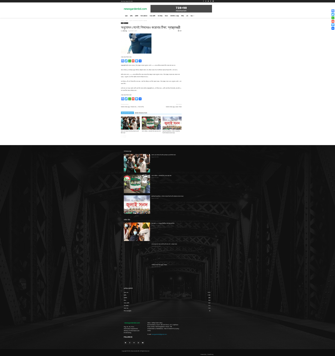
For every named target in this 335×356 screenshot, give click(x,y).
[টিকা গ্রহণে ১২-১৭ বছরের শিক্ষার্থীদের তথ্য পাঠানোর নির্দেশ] (137, 232)
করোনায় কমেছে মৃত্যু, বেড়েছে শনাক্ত (174, 107)
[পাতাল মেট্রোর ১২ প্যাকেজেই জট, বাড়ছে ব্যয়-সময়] (151, 123)
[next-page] (125, 136)
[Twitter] (208, 1)
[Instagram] (206, 1)
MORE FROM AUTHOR (141, 113)
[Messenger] (333, 25)
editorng (124, 30)
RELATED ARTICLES (127, 113)
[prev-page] (122, 136)
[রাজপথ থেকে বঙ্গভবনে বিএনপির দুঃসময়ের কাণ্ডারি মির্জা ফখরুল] (130, 123)
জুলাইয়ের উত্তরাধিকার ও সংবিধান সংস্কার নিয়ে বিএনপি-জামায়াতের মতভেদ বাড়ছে (167, 196)
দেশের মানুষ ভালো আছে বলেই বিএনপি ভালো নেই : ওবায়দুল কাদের (164, 244)
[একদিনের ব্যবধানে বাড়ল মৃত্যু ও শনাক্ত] (137, 273)
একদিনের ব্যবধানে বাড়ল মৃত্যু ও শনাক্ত (159, 264)
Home (122, 20)
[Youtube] (213, 1)
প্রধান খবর (126, 23)
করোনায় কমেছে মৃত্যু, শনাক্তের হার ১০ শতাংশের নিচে (132, 107)
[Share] (333, 28)
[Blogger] (125, 342)
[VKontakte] (142, 342)
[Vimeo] (211, 1)
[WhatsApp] (333, 18)
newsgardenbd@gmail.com (159, 334)
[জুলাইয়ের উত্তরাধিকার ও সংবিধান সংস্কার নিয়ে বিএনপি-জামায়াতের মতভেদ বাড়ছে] (172, 123)
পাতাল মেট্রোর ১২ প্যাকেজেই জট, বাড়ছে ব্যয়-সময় (151, 131)
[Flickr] (134, 342)
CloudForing (210, 354)
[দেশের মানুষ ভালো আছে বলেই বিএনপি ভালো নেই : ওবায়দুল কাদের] (137, 252)
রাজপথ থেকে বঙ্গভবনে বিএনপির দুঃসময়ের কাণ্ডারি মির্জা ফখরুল (163, 154)
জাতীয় (127, 20)
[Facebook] (203, 1)
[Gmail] (333, 21)
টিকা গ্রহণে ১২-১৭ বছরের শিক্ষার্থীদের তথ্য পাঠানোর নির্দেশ (162, 223)
